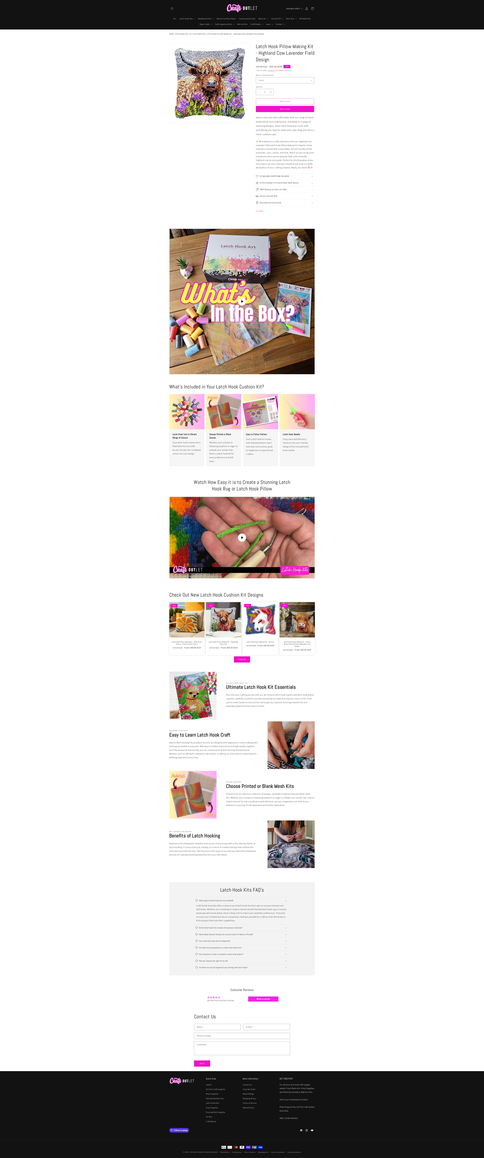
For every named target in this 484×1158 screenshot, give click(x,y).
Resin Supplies (212, 1094)
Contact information (278, 1152)
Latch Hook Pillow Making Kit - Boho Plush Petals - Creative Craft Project (187, 643)
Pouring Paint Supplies (215, 1112)
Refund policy (225, 1152)
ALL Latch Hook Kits (197, 34)
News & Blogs (248, 1094)
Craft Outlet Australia (196, 1152)
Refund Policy (248, 1107)
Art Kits (209, 1117)
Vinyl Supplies (212, 1107)
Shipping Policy (249, 1098)
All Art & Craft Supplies (215, 1089)
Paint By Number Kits (215, 1098)
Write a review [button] (263, 999)
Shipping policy (263, 1152)
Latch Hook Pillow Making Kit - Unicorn (260, 642)
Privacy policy (236, 1152)
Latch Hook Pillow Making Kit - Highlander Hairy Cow (223, 643)
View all (242, 659)
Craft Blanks (211, 1121)
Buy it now (285, 109)
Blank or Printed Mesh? (265, 75)
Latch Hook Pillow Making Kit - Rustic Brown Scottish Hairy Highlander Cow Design (297, 644)
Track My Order (249, 1089)
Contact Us (247, 1084)
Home (171, 34)
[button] (172, 8)
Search (209, 1084)
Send (202, 1063)
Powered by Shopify (211, 1152)
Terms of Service (250, 1103)
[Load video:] (242, 301)
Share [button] (260, 211)
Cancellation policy (294, 1152)
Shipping (271, 70)
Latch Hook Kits (181, 34)
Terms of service (249, 1152)
